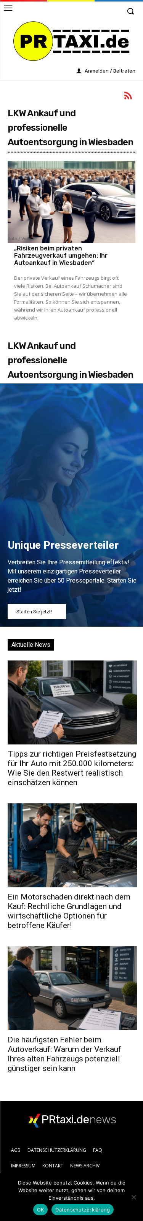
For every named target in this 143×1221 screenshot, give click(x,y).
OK (40, 1210)
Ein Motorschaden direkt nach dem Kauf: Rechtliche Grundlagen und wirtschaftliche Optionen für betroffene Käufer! (69, 911)
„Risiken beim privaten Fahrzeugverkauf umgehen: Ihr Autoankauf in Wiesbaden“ (61, 255)
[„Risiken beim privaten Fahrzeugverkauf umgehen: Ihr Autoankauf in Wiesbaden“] (71, 202)
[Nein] (133, 1197)
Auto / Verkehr (22, 239)
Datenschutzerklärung (82, 1210)
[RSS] (128, 97)
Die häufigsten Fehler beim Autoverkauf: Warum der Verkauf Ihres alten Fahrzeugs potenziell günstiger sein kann (64, 1054)
